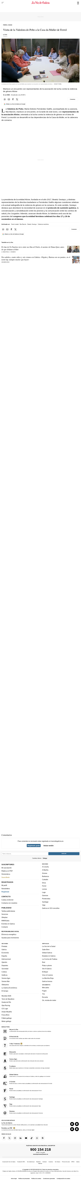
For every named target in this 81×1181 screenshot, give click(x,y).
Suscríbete (5, 877)
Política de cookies (36, 1178)
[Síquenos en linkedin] (20, 1138)
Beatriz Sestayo (32, 224)
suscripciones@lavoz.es (40, 1154)
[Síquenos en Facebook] (4, 1138)
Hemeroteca (5, 874)
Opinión (4, 962)
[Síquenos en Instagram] (15, 1138)
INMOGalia (5, 920)
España (4, 956)
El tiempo (5, 991)
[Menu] (3, 3)
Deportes (5, 965)
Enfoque (45, 972)
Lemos (44, 889)
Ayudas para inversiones (10, 938)
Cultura (4, 972)
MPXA (72, 1161)
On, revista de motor (49, 1000)
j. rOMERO (13, 252)
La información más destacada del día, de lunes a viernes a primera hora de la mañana (30, 1030)
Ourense (45, 895)
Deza (44, 883)
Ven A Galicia (46, 969)
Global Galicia (47, 953)
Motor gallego (6, 1021)
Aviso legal (14, 1178)
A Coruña (45, 867)
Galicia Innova (47, 981)
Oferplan (4, 917)
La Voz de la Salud (48, 946)
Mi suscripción (6, 868)
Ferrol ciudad (15, 224)
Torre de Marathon (8, 999)
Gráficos (4, 975)
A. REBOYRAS (5, 252)
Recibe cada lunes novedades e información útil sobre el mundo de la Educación (28, 1052)
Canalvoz (51, 1161)
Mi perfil (4, 885)
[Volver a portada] (40, 3)
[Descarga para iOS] (72, 1124)
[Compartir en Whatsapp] (4, 99)
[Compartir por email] (9, 99)
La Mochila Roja (48, 978)
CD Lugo (5, 1008)
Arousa (44, 873)
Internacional (6, 959)
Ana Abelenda (5, 262)
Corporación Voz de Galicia (8, 1161)
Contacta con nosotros (9, 903)
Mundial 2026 (6, 996)
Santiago (45, 902)
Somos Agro (6, 978)
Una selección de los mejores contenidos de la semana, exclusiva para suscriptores (29, 1044)
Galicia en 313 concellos (50, 908)
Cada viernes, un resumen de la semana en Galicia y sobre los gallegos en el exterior (29, 1075)
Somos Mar (6, 981)
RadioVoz (38, 1161)
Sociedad (5, 969)
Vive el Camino (47, 975)
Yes (43, 994)
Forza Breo (5, 1015)
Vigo (43, 905)
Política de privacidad (24, 1178)
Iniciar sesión (49, 845)
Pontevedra (46, 899)
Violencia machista (43, 224)
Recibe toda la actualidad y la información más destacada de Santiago (26, 1098)
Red (43, 962)
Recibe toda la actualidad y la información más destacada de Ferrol (25, 1089)
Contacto (4, 927)
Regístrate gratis (34, 845)
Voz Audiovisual (30, 1161)
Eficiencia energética (8, 934)
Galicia (4, 949)
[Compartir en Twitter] (17, 99)
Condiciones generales (49, 1178)
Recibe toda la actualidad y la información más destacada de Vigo (25, 1105)
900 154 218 (40, 1149)
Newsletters (5, 888)
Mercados (45, 987)
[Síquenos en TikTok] (31, 1138)
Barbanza (45, 876)
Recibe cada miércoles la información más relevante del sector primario (26, 1060)
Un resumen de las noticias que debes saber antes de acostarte (24, 1037)
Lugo (44, 892)
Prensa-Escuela (66, 1161)
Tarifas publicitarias (8, 911)
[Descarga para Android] (77, 1124)
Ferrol (44, 886)
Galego (45, 858)
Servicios (4, 914)
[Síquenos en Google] (42, 1138)
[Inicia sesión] (77, 2)
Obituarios (5, 984)
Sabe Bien (45, 949)
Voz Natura (57, 1161)
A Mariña (45, 870)
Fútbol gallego (7, 1018)
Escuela (45, 997)
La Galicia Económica (9, 988)
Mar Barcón (23, 224)
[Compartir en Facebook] (13, 99)
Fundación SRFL (21, 1161)
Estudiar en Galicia (48, 956)
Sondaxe (44, 1161)
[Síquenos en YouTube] (26, 1138)
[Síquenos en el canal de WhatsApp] (37, 1138)
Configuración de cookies (63, 1178)
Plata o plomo (47, 965)
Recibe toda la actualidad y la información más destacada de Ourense (26, 1112)
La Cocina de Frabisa (49, 959)
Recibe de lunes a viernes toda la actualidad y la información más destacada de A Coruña (30, 1082)
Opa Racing (6, 1005)
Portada (4, 946)
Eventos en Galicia (8, 924)
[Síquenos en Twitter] (9, 1138)
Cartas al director (7, 900)
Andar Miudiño (7, 1012)
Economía (5, 953)
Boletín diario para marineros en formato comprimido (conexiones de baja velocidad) (29, 1067)
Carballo (45, 879)
